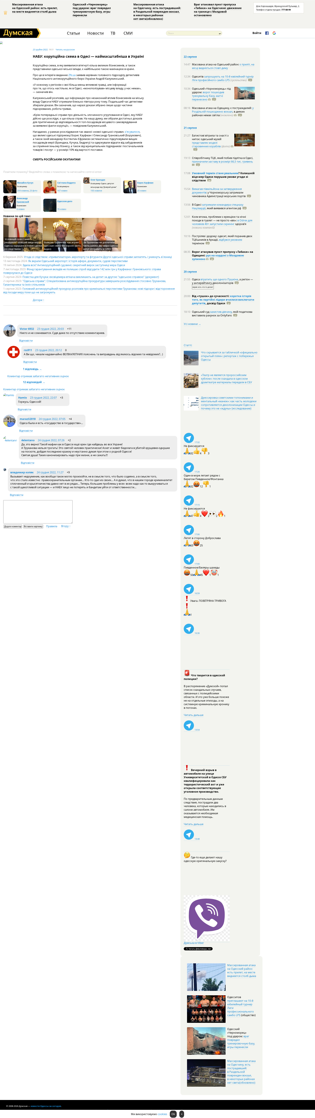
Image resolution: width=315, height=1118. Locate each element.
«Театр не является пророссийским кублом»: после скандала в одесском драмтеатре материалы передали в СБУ (226, 378)
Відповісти (26, 340)
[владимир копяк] (4, 470)
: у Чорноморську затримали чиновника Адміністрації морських (219, 194)
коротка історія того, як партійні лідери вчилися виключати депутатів (223, 299)
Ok (173, 1114)
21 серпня (190, 128)
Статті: (188, 345)
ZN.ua (72, 75)
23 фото (33, 190)
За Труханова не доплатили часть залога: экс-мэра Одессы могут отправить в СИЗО (100, 246)
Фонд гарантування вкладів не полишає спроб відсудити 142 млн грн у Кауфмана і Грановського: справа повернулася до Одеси (82, 271)
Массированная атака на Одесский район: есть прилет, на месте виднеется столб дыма (35, 8)
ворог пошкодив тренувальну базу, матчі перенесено (208, 95)
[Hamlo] (8, 395)
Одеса (196, 279)
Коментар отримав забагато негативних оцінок (38, 376)
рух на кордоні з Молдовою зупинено (218, 257)
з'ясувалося (132, 132)
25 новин (141, 190)
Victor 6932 (27, 329)
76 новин (61, 209)
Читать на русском (65, 49)
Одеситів (198, 76)
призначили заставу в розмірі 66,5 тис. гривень (222, 161)
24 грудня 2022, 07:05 (52, 419)
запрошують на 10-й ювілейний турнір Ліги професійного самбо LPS (223, 78)
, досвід (215, 303)
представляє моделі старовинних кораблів (206, 144)
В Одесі (197, 204)
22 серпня (190, 56)
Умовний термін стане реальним (215, 173)
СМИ (128, 33)
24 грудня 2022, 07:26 (51, 440)
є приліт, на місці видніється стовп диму (223, 66)
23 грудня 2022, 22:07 (43, 397)
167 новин (62, 190)
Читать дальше (193, 715)
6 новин (21, 209)
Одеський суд (201, 312)
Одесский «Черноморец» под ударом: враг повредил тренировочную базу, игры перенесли (92, 10)
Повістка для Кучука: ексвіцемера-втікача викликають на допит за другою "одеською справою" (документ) (90, 277)
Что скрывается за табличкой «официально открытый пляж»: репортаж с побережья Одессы (229, 356)
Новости (95, 33)
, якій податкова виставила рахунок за (222, 313)
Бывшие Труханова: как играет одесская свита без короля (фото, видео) (62, 246)
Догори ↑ (38, 300)
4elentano (28, 440)
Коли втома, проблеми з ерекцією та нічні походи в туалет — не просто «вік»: (219, 218)
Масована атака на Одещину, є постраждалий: (222, 108)
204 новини (23, 190)
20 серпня (190, 271)
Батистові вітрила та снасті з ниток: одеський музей (210, 137)
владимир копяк (22, 472)
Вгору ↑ (66, 526)
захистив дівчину (221, 312)
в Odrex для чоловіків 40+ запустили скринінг (222, 222)
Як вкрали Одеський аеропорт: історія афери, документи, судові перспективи (78, 261)
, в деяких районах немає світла (218, 113)
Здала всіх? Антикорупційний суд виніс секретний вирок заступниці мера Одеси (74, 265)
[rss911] (13, 357)
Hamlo (22, 397)
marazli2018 (28, 419)
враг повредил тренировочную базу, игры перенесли (241, 1041)
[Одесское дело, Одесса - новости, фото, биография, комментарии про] (49, 211)
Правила (51, 526)
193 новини (96, 190)
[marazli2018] (9, 426)
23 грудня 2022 (40, 49)
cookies (162, 1114)
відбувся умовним (230, 239)
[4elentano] (10, 440)
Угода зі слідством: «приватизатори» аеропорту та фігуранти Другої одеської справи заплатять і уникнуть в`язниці (98, 257)
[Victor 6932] (9, 336)
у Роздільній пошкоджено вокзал (223, 109)
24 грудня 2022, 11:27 (50, 472)
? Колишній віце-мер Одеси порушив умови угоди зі (223, 176)
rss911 (28, 350)
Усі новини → (192, 324)
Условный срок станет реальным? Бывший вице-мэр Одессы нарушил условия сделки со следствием (23, 244)
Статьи (73, 33)
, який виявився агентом (223, 208)
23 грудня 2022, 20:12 (48, 350)
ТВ (113, 33)
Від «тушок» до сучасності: (211, 296)
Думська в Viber (194, 943)
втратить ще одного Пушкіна (219, 279)
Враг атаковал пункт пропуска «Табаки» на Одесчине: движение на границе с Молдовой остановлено (218, 10)
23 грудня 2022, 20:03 (50, 329)
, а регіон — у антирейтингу (222, 281)
